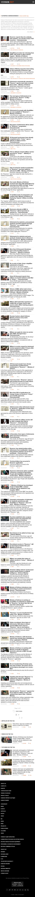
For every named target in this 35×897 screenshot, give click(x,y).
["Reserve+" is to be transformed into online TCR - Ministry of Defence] (5, 614)
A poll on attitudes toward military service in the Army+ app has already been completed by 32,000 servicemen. (17, 144)
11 (19, 644)
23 (19, 206)
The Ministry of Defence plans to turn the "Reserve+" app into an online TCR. (21, 616)
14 (19, 191)
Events (3, 808)
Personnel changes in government (11, 844)
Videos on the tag (7, 734)
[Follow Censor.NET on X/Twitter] (10, 890)
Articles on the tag (8, 721)
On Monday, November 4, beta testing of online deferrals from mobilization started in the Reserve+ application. (17, 455)
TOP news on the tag (8, 747)
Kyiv (2, 859)
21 (19, 218)
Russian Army (4, 854)
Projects (3, 826)
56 (19, 619)
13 (19, 76)
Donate (3, 788)
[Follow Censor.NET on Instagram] (20, 890)
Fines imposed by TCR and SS (16, 49)
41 (19, 496)
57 (19, 513)
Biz (1, 818)
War (11, 360)
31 (19, 660)
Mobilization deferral (15, 121)
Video (2, 816)
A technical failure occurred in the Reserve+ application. (19, 465)
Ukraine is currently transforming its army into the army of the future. (17, 671)
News (2, 806)
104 (19, 609)
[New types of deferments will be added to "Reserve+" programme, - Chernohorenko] (5, 126)
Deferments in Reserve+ (15, 92)
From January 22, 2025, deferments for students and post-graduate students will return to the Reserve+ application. (16, 242)
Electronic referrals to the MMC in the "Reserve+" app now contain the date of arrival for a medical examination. (16, 174)
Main (2, 823)
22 (19, 343)
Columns (3, 830)
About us (3, 783)
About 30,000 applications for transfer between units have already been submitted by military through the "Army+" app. (16, 282)
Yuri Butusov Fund (6, 790)
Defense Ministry (5, 868)
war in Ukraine (5, 871)
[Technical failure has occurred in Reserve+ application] (5, 462)
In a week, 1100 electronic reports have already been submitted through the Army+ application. (16, 642)
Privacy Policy (5, 795)
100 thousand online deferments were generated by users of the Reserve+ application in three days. (17, 413)
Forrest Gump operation (8, 837)
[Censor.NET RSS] (28, 890)
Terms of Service (5, 793)
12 (19, 64)
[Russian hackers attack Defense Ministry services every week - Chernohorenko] (5, 317)
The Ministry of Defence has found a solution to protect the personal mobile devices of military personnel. (17, 593)
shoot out (4, 849)
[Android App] (23, 890)
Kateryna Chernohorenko (10, 15)
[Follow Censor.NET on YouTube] (15, 890)
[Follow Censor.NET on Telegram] (12, 890)
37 (19, 596)
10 (19, 120)
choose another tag (23, 15)
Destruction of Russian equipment (10, 841)
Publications (4, 828)
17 (19, 298)
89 (19, 687)
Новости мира (5, 800)
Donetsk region (5, 863)
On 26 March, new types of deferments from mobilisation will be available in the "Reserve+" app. (17, 130)
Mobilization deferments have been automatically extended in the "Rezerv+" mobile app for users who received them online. (16, 88)
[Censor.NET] (7, 2)
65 (19, 48)
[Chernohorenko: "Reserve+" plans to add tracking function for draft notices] (5, 381)
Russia (3, 866)
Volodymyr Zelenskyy (7, 861)
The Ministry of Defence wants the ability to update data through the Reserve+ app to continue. (17, 607)
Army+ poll (13, 148)
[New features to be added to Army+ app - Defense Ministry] (5, 534)
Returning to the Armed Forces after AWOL (20, 65)
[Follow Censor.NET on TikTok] (17, 890)
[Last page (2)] (22, 718)
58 (19, 313)
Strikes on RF (4, 873)
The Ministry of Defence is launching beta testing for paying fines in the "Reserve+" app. (17, 73)
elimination (4, 856)
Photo (2, 813)
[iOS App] (25, 890)
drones (3, 851)
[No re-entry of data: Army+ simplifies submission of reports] (5, 265)
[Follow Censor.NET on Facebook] (7, 890)
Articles (3, 811)
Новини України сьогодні (8, 798)
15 (19, 467)
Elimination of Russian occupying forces (12, 839)
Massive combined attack (8, 846)
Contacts (3, 786)
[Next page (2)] (19, 718)
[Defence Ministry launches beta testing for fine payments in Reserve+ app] (5, 70)
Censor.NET (4, 804)
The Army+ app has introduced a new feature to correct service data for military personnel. (16, 564)
